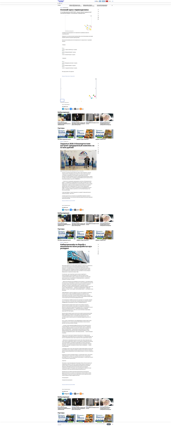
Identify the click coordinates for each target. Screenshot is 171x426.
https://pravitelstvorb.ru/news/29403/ (68, 200)
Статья (59, 5)
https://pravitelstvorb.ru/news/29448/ (68, 384)
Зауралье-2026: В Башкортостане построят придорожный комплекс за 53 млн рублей (75, 5)
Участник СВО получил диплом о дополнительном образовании (102, 5)
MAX (103, 1)
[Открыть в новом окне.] (65, 109)
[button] (95, 88)
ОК (106, 1)
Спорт (61, 7)
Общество (62, 141)
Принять (108, 424)
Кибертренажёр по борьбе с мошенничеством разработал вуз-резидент (88, 5)
